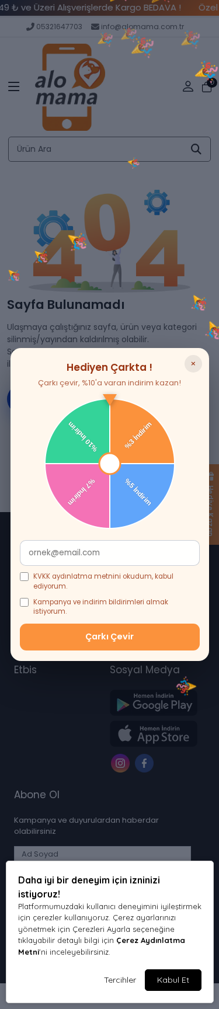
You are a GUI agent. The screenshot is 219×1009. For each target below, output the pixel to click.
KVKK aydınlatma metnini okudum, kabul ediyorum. (103, 581)
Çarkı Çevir (109, 636)
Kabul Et (173, 980)
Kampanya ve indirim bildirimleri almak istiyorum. (100, 607)
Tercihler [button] (120, 980)
